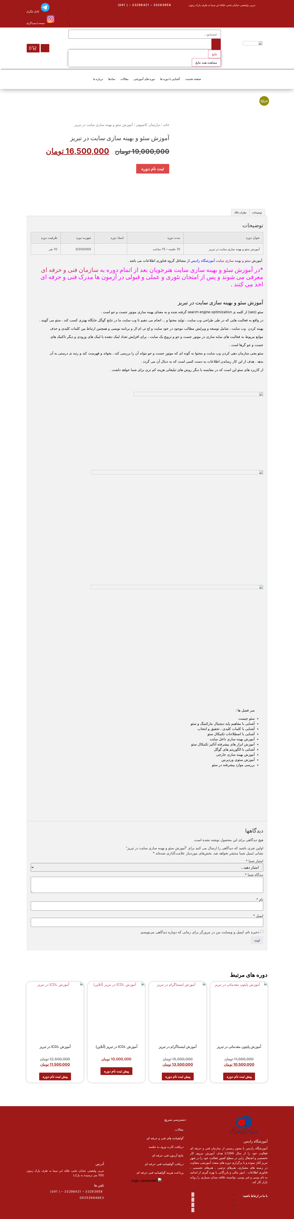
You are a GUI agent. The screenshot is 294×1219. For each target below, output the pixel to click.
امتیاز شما (254, 861)
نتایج (214, 54)
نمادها (111, 79)
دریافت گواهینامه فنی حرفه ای (164, 1164)
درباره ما (98, 79)
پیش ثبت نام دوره (239, 1076)
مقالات (124, 79)
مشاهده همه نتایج (206, 62)
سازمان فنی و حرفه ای (69, 269)
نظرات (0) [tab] (240, 212)
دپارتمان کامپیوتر (148, 125)
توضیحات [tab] (257, 212)
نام (259, 899)
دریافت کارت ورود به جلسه (166, 1146)
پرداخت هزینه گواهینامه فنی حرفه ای (160, 1172)
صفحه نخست (193, 79)
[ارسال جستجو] (216, 44)
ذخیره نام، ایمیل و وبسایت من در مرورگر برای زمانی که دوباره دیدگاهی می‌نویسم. (199, 932)
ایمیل (258, 915)
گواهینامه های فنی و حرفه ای (165, 1138)
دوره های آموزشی (144, 79)
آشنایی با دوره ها (170, 79)
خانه (166, 125)
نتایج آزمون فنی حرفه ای (168, 1155)
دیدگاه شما (254, 874)
